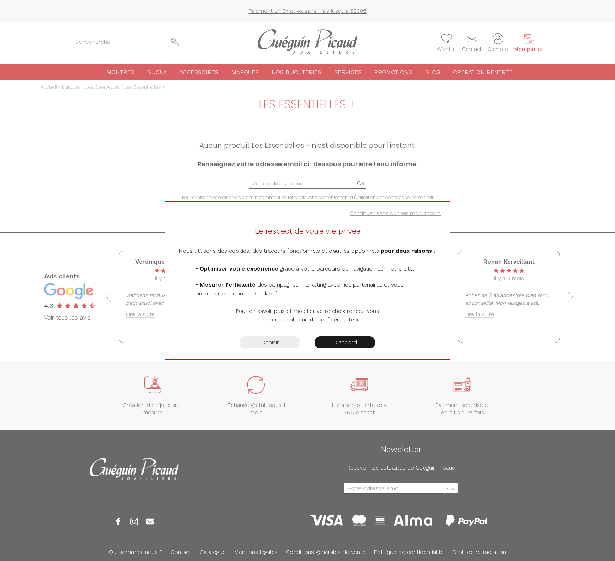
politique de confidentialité (320, 319)
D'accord (345, 342)
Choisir (270, 342)
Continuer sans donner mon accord (395, 213)
